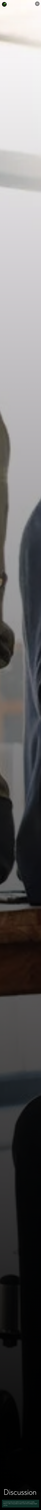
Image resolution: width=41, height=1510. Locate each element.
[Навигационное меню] (37, 3)
